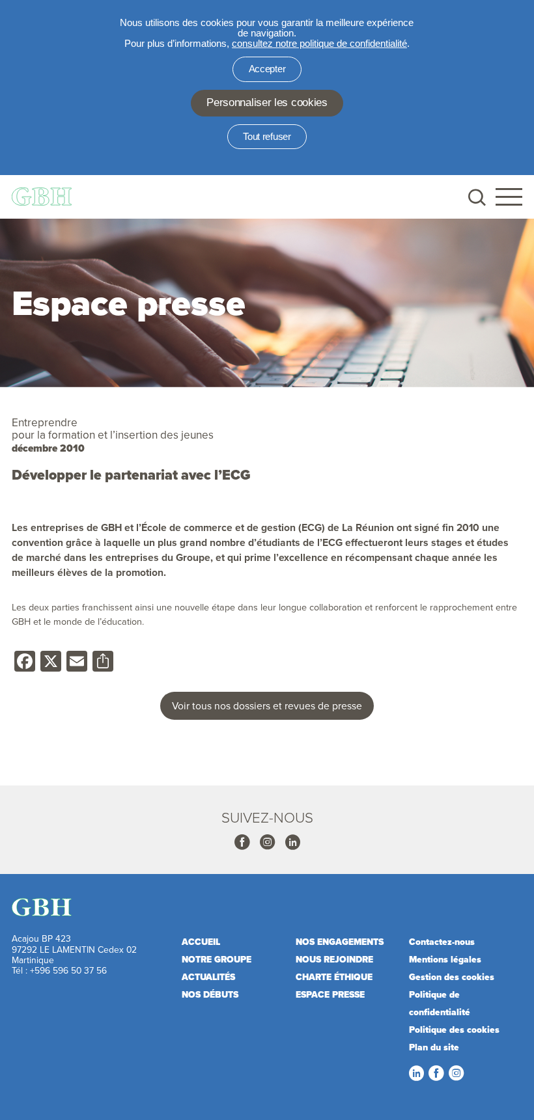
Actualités (208, 977)
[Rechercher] (475, 196)
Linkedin (292, 842)
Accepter (267, 69)
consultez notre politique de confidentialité (319, 43)
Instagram (267, 842)
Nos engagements (340, 942)
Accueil (201, 942)
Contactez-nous (442, 942)
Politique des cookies (454, 1030)
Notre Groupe (216, 959)
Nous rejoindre (334, 959)
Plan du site (434, 1047)
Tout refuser (266, 136)
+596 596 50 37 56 (68, 970)
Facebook (241, 842)
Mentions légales (445, 959)
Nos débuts (210, 995)
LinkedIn (416, 1073)
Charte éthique (334, 977)
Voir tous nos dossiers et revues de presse (267, 705)
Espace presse (330, 995)
